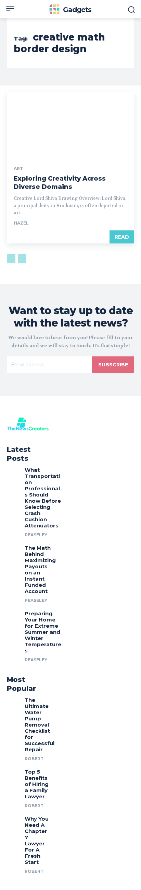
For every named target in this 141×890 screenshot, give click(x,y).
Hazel (21, 223)
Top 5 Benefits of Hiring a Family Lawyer (37, 784)
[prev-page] (11, 258)
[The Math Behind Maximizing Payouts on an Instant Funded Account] (13, 549)
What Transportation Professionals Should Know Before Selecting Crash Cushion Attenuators (43, 498)
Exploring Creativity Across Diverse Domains (60, 182)
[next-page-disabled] (22, 258)
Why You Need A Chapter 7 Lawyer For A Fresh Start (37, 840)
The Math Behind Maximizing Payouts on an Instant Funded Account (40, 569)
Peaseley (36, 534)
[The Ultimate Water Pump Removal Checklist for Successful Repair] (13, 701)
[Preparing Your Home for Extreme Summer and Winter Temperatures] (13, 615)
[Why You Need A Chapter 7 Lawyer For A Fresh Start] (13, 820)
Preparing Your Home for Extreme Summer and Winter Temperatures (43, 632)
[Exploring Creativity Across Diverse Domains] (70, 124)
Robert (34, 758)
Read (122, 237)
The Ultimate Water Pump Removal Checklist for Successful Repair (39, 725)
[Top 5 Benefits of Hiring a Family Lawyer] (13, 773)
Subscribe (113, 365)
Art (18, 169)
